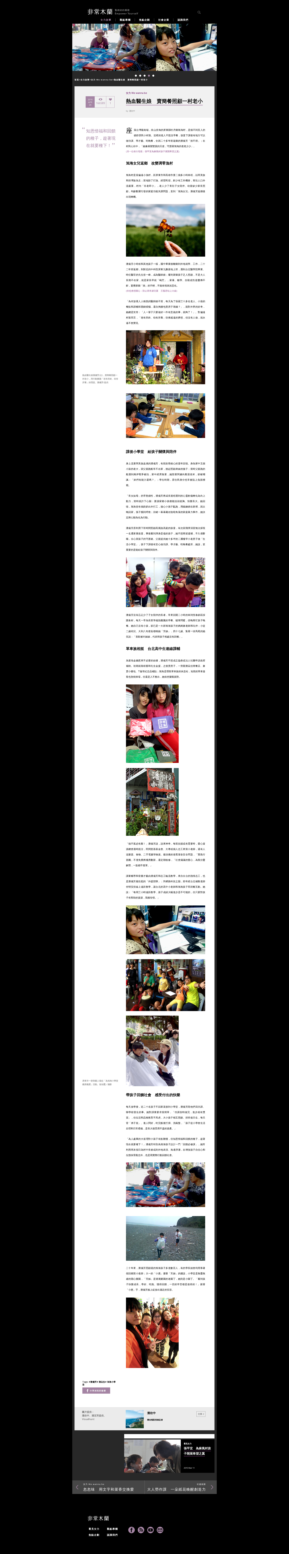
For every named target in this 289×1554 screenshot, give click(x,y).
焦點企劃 (94, 1535)
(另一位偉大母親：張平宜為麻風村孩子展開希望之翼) (152, 151)
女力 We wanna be (101, 79)
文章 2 (201, 1413)
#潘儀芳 (93, 1381)
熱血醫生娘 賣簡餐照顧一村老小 (131, 79)
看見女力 (94, 1528)
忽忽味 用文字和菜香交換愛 (108, 1487)
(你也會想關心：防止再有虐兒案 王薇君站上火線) (151, 290)
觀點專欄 (112, 1528)
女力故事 (85, 79)
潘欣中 (132, 111)
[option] (114, 47)
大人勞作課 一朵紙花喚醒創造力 (176, 1487)
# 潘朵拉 (101, 1381)
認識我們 (112, 1535)
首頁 (77, 79)
